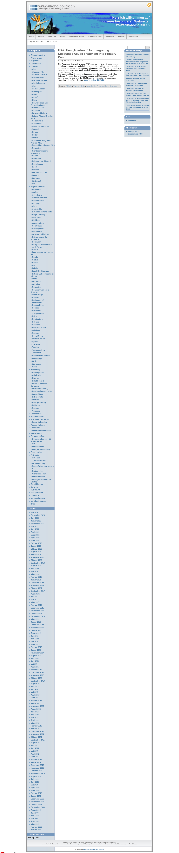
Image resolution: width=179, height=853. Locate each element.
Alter (34, 86)
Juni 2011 (35, 748)
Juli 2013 (34, 687)
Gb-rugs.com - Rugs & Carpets (93, 849)
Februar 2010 (36, 793)
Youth (34, 367)
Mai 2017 (34, 600)
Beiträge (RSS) (133, 132)
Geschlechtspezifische (42, 391)
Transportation (38, 350)
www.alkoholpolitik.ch (56, 6)
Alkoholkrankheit (39, 80)
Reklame (36, 405)
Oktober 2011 (36, 737)
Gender (35, 257)
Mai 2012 (34, 717)
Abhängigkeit (38, 372)
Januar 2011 (36, 762)
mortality (36, 284)
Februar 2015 (36, 647)
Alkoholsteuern (38, 83)
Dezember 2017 (37, 583)
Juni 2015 (35, 639)
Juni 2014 (35, 661)
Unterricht (35, 495)
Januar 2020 (36, 546)
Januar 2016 (36, 622)
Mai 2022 (34, 527)
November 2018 (37, 557)
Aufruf (34, 97)
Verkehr (35, 175)
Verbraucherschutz (40, 173)
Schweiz (34, 487)
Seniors (35, 333)
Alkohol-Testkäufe (40, 75)
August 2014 (36, 656)
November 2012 (37, 706)
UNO (34, 444)
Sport (34, 167)
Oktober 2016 (36, 614)
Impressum (133, 37)
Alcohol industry (39, 198)
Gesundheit (37, 124)
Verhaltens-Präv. (39, 474)
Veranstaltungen (38, 498)
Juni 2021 (35, 529)
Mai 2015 (34, 642)
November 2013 (37, 675)
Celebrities (36, 217)
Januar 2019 (36, 555)
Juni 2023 (35, 518)
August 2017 (36, 594)
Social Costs (37, 336)
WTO (34, 184)
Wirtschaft (36, 181)
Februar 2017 (36, 605)
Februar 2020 (36, 543)
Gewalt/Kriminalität (40, 126)
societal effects (38, 339)
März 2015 (35, 644)
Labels (35, 268)
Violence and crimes (41, 356)
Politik (35, 156)
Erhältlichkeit (38, 108)
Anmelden (132, 120)
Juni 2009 (35, 816)
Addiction (69, 86)
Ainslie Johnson (103, 844)
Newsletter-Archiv (76, 37)
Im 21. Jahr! (52, 42)
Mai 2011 (34, 751)
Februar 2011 (36, 760)
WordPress (70, 844)
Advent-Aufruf (39, 461)
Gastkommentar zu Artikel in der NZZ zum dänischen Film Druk (137, 107)
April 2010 (35, 788)
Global (83, 86)
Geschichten (36, 414)
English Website (36, 42)
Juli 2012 (34, 712)
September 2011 (37, 740)
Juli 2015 (34, 636)
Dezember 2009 (37, 799)
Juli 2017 (34, 597)
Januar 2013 (36, 703)
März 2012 (35, 723)
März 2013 (35, 698)
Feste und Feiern (39, 113)
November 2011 (37, 734)
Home (31, 37)
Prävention (35, 455)
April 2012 (35, 720)
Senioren (36, 408)
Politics (93, 86)
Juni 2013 (35, 689)
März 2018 (35, 574)
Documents (37, 232)
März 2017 (35, 602)
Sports (35, 342)
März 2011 (35, 757)
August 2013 (36, 684)
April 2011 (35, 754)
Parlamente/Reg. (38, 436)
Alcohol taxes (38, 201)
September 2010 (38, 774)
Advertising (37, 195)
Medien (35, 138)
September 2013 (38, 681)
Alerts (34, 206)
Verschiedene (38, 447)
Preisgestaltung (39, 403)
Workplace (36, 364)
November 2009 (37, 802)
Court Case (37, 226)
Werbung (36, 178)
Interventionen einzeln (40, 419)
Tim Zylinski (133, 844)
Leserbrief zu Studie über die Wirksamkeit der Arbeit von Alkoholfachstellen (137, 100)
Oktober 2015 (36, 630)
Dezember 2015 (37, 625)
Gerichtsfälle (37, 121)
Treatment (100, 86)
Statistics (36, 344)
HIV (33, 266)
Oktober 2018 (36, 560)
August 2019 (36, 552)
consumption (38, 223)
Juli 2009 (34, 813)
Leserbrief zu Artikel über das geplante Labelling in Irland (136, 68)
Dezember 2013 (37, 673)
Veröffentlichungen (39, 501)
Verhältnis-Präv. (39, 477)
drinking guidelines (40, 234)
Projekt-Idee (37, 471)
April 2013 (35, 695)
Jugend (35, 129)
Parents (35, 298)
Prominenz (37, 159)
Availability (37, 209)
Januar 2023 (36, 521)
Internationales (37, 417)
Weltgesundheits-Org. (41, 449)
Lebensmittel (37, 397)
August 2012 (36, 709)
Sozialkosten (37, 164)
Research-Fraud (39, 328)
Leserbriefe (35, 428)
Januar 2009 (36, 830)
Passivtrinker (36, 452)
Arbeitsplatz (37, 92)
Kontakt (121, 37)
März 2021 (35, 535)
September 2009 (38, 807)
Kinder (35, 132)
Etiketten (36, 110)
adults (34, 192)
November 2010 (37, 768)
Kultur (34, 135)
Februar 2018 (36, 577)
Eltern (34, 100)
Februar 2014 (36, 670)
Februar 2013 (36, 701)
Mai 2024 (34, 512)
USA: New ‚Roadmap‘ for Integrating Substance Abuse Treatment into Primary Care (87, 54)
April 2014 (35, 667)
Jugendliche (37, 394)
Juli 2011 (34, 746)
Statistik (35, 170)
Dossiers (34, 66)
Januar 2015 (36, 650)
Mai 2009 (34, 819)
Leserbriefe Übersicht (41, 431)
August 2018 (36, 566)
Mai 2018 (34, 571)
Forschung (35, 370)
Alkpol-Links (36, 58)
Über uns (52, 37)
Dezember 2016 (37, 608)
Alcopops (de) (38, 72)
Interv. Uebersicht (39, 422)
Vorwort (41, 37)
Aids (34, 69)
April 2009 (35, 821)
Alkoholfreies (38, 78)
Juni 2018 (35, 569)
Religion (35, 322)
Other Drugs (37, 295)
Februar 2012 (36, 726)
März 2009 (35, 824)
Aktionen (36, 458)
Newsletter (36, 148)
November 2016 (37, 611)
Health (88, 86)
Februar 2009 (36, 827)
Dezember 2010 (37, 765)
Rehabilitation (37, 484)
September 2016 (38, 616)
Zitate (33, 504)
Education (36, 242)
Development (37, 229)
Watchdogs (37, 358)
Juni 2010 (35, 782)
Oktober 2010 (36, 771)
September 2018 (38, 563)
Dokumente (36, 64)
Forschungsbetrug (40, 389)
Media (34, 279)
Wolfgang (86, 844)
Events (35, 249)
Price (34, 316)
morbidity (36, 282)
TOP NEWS (36, 490)
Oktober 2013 (36, 678)
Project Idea (39, 314)
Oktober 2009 (36, 805)
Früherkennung (38, 463)
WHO (34, 361)
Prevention (37, 311)
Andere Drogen (38, 89)
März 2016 (35, 619)
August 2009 (36, 810)
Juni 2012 (35, 715)
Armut (34, 94)
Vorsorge (36, 411)
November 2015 (37, 628)
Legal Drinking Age (40, 271)
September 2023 (38, 515)
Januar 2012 (36, 729)
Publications (37, 319)
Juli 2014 (34, 659)
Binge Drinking (38, 215)
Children (36, 220)
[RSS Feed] (149, 5)
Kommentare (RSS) (135, 134)
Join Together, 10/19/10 (94, 80)
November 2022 (37, 524)
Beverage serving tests (42, 212)
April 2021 (35, 532)
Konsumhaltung (38, 425)
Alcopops (36, 203)
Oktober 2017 (36, 588)
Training (35, 347)
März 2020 (35, 541)
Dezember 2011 (37, 732)
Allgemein (76, 86)
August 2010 (36, 776)
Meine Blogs (36, 433)
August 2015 (36, 633)
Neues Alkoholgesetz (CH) (43, 145)
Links (62, 37)
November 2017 (37, 585)
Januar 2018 (36, 580)
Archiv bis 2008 (95, 37)
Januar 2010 (36, 796)
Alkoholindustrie (38, 55)
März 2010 (35, 790)
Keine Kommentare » (112, 86)
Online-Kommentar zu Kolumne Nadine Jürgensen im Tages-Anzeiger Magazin (137, 61)
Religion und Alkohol (41, 161)
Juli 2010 (34, 779)
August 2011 (36, 743)
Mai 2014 (34, 664)
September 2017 (38, 591)
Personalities (37, 305)
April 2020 (35, 538)
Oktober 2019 (36, 549)
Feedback (110, 37)
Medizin (35, 400)
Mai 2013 (34, 692)
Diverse (35, 378)
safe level (36, 330)
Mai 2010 (34, 785)
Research (36, 325)
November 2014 (37, 653)
